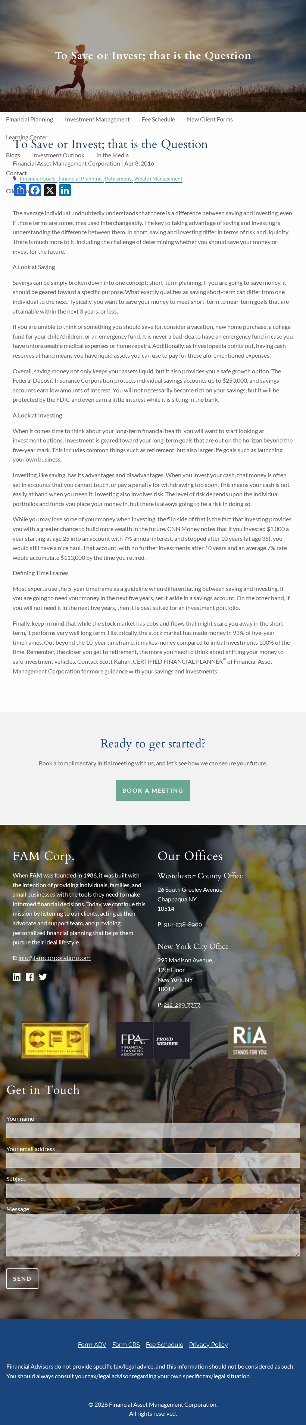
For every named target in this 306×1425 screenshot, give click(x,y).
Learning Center (26, 137)
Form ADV (92, 1344)
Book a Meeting (153, 790)
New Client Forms (210, 119)
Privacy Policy (208, 1344)
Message (44, 1208)
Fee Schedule (158, 119)
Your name (47, 1118)
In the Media (112, 154)
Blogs (13, 154)
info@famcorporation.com (55, 958)
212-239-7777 (182, 1004)
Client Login (21, 190)
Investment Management (97, 119)
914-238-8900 (183, 924)
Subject (42, 1178)
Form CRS (126, 1344)
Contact (16, 172)
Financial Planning (29, 119)
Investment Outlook (58, 154)
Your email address (57, 1148)
